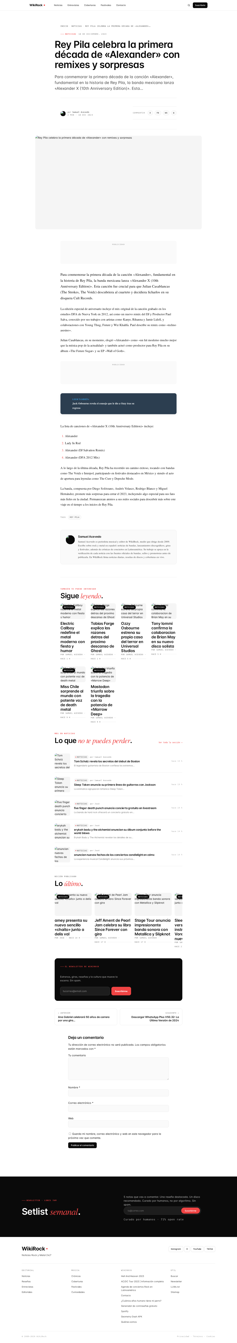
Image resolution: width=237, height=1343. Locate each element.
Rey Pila (74, 517)
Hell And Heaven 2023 (132, 1276)
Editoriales (27, 1292)
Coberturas (90, 5)
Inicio (64, 26)
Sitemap (175, 1292)
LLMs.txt (175, 1286)
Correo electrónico (80, 1102)
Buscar (174, 1276)
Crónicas (75, 1276)
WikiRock (36, 5)
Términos (198, 1336)
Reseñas (26, 1281)
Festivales (106, 5)
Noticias (58, 5)
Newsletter (176, 1281)
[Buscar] (189, 5)
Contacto (121, 5)
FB (158, 113)
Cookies (211, 1336)
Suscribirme (121, 991)
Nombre (74, 1087)
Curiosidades (78, 1292)
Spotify (124, 1311)
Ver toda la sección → (170, 742)
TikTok (210, 1249)
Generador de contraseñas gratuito (139, 1306)
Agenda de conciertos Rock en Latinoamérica (137, 1288)
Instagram (176, 1249)
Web (71, 1118)
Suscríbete (200, 5)
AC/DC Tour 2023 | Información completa (142, 1281)
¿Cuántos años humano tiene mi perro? (141, 1300)
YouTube (197, 1249)
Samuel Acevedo (80, 112)
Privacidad (183, 1336)
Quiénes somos (129, 1322)
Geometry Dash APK (131, 1316)
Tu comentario (77, 1055)
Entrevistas (73, 5)
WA (166, 113)
